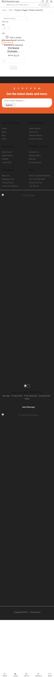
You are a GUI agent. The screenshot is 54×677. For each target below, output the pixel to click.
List (3, 25)
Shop (11, 10)
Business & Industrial (13, 45)
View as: (5, 22)
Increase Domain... (13, 49)
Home (4, 10)
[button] (13, 68)
